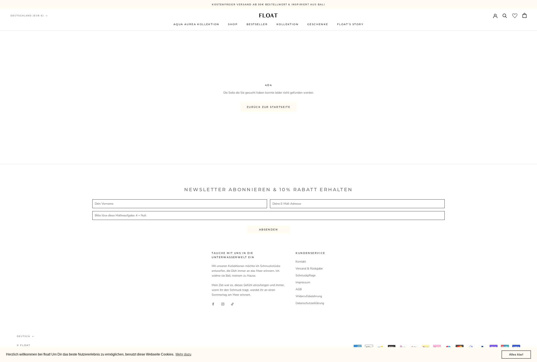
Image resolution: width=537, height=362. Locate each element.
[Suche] (505, 15)
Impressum (303, 282)
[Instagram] (222, 304)
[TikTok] (232, 304)
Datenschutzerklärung (310, 303)
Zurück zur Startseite (268, 106)
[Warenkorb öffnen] (525, 15)
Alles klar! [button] (516, 354)
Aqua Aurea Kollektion (196, 24)
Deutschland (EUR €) (27, 15)
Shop (233, 24)
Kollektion (287, 24)
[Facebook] (213, 304)
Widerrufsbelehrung (309, 296)
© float (23, 345)
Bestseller (257, 24)
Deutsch (23, 336)
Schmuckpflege (305, 275)
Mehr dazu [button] (183, 354)
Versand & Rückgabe (309, 269)
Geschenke (317, 24)
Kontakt (301, 262)
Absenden (268, 229)
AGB (299, 289)
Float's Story (350, 24)
